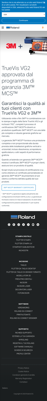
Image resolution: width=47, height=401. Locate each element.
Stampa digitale (23, 236)
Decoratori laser (23, 289)
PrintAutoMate (23, 315)
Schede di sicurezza (23, 350)
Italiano (5, 388)
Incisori (23, 282)
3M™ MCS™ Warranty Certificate (19, 188)
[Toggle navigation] (3, 28)
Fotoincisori (23, 293)
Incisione (23, 261)
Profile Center (23, 354)
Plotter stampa (23, 240)
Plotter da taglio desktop (23, 268)
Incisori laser (23, 286)
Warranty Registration (23, 378)
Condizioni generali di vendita (23, 375)
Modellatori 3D (23, 275)
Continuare (23, 20)
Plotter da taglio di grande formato (23, 272)
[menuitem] (43, 28)
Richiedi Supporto (23, 333)
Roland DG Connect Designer (23, 318)
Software (24, 304)
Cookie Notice (23, 371)
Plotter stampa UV (23, 243)
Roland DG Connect (23, 311)
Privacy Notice (23, 368)
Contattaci (23, 382)
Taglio (23, 265)
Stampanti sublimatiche (24, 247)
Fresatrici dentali (23, 279)
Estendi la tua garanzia (23, 336)
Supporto (24, 329)
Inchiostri (23, 250)
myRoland (23, 340)
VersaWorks (23, 308)
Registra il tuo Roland (23, 343)
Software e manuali (23, 347)
